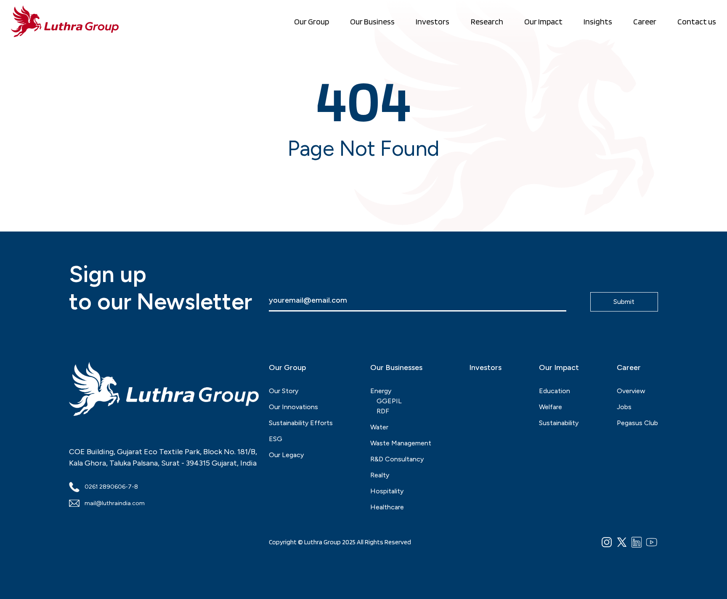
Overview (631, 391)
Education (554, 391)
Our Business (372, 21)
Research (487, 21)
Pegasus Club (637, 423)
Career (644, 21)
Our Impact (543, 21)
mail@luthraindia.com (115, 503)
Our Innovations (293, 407)
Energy (380, 391)
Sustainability (558, 423)
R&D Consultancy (397, 459)
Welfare (550, 407)
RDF (383, 411)
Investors (432, 21)
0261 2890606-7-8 (111, 486)
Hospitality (386, 491)
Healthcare (387, 507)
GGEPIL (389, 401)
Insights (598, 21)
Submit (623, 302)
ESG (275, 439)
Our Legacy (286, 455)
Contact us (696, 21)
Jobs (624, 407)
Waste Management (400, 443)
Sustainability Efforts (301, 423)
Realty (379, 475)
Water (379, 427)
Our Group (311, 21)
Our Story (283, 391)
